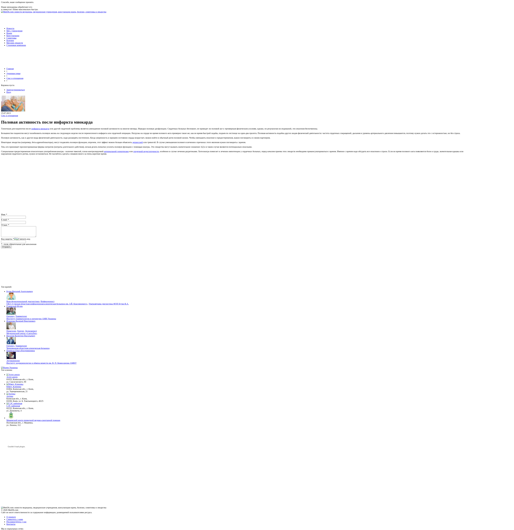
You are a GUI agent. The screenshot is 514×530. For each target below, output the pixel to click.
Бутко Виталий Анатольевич (19, 291)
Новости (10, 28)
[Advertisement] (50, 19)
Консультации (12, 35)
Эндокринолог (13, 361)
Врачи (9, 33)
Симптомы (11, 38)
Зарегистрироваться (15, 90)
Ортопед (10, 316)
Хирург (20, 331)
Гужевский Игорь (14, 306)
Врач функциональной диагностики (22, 301)
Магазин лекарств (14, 43)
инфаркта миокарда (40, 129)
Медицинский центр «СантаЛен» (21, 333)
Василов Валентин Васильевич (20, 336)
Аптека (9, 396)
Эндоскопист (31, 331)
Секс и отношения (14, 78)
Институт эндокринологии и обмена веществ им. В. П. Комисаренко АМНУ (41, 363)
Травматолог (21, 316)
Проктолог (11, 331)
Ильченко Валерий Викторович (20, 321)
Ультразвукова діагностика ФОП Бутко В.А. (109, 304)
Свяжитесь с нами (14, 519)
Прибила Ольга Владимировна (20, 351)
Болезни (10, 40)
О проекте (11, 517)
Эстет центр (12, 377)
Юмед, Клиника (13, 386)
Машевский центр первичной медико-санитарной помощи (33, 420)
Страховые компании (16, 45)
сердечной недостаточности (146, 151)
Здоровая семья (13, 73)
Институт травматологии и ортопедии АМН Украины (31, 319)
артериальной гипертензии (116, 151)
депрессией (137, 142)
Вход (8, 92)
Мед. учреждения (14, 31)
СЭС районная (13, 406)
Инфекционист (47, 301)
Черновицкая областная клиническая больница (28, 348)
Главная (10, 69)
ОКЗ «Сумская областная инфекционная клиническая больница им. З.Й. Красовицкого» (47, 304)
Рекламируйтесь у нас (16, 522)
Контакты (10, 524)
